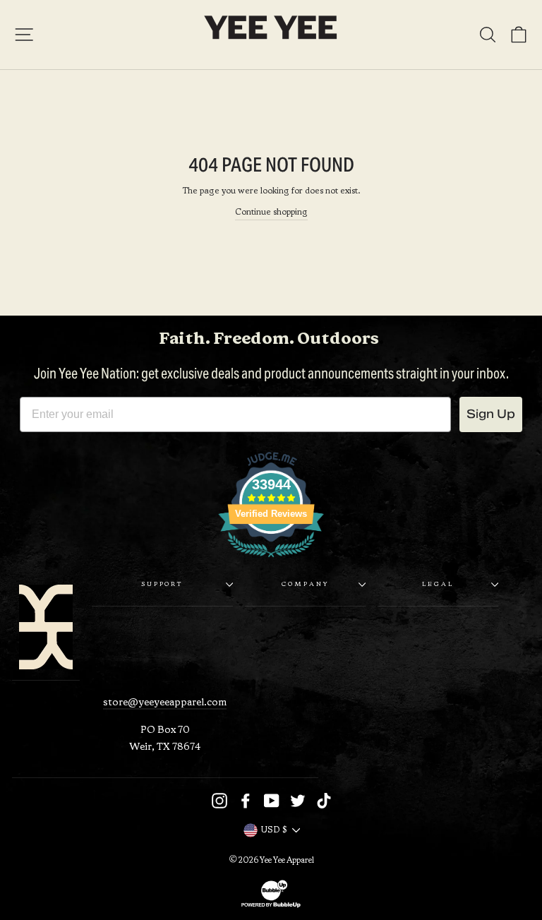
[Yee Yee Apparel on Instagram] (219, 800)
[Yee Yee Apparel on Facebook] (245, 800)
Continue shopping (271, 212)
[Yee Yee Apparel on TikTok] (324, 800)
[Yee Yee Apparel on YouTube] (271, 800)
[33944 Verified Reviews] (271, 561)
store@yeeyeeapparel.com (165, 703)
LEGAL (437, 584)
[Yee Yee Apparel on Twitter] (298, 800)
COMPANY (305, 584)
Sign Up (490, 414)
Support (162, 584)
